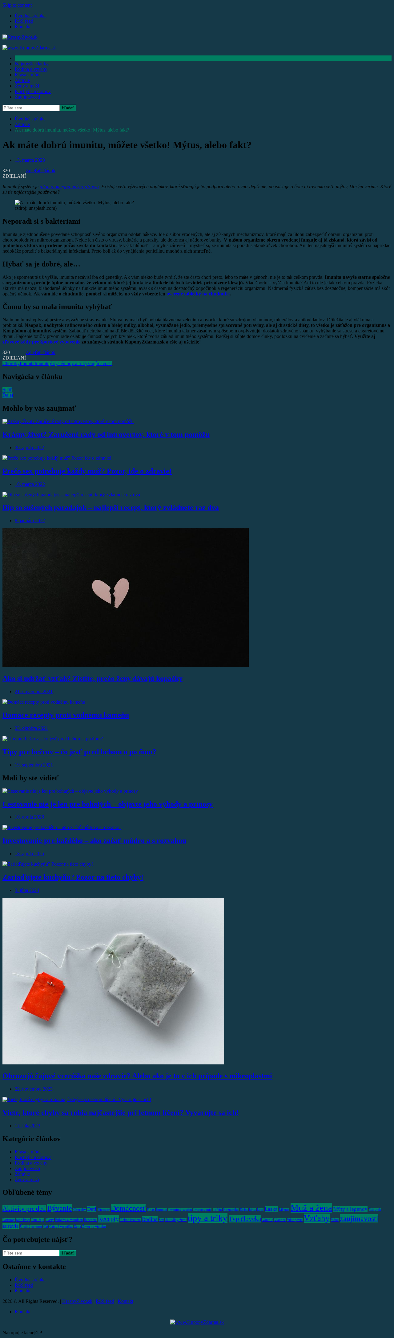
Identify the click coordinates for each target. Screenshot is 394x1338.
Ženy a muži (27, 85)
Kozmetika (231, 1209)
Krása (244, 1209)
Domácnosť (128, 1208)
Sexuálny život (176, 1220)
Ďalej (7, 395)
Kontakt (22, 26)
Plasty (50, 1220)
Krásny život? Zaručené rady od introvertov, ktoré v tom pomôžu (106, 434)
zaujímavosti (99, 363)
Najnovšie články (32, 63)
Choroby (11, 363)
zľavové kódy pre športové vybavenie (41, 341)
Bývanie (59, 1208)
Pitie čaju (37, 1220)
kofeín (217, 1209)
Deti (91, 1209)
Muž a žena (311, 1208)
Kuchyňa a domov (33, 91)
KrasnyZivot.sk (77, 1301)
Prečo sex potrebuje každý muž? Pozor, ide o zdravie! (87, 471)
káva (252, 1209)
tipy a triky (76, 363)
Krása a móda (28, 74)
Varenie (267, 1220)
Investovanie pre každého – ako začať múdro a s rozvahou (94, 840)
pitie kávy (23, 1220)
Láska (271, 1209)
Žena (77, 1226)
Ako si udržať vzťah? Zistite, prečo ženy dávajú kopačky (92, 678)
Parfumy (8, 1220)
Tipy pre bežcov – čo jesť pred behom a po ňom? (79, 752)
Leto (260, 1209)
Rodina (150, 1219)
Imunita (27, 363)
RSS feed (24, 21)
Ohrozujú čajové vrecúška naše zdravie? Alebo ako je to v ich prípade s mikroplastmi (137, 1076)
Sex (161, 1220)
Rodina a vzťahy (31, 69)
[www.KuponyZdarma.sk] (29, 47)
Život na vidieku (94, 1226)
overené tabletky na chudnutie (198, 293)
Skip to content (17, 5)
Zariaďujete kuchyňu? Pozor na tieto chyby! (72, 877)
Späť (7, 389)
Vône (335, 1220)
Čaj (45, 1226)
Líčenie (284, 1209)
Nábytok (375, 1209)
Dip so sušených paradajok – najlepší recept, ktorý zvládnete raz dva (110, 507)
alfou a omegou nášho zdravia (69, 186)
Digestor (104, 1209)
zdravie (10, 1226)
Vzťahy (317, 1218)
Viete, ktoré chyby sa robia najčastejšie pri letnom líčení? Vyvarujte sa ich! (120, 1112)
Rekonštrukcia (130, 1220)
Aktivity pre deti (24, 1208)
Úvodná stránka (30, 15)
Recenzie (90, 1220)
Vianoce (280, 1220)
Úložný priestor (31, 1226)
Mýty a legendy (350, 1209)
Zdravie (22, 80)
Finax (151, 1209)
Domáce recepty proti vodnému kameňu (65, 715)
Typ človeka (245, 1218)
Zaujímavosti (27, 97)
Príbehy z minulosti (69, 1220)
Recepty (108, 1218)
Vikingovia (295, 1220)
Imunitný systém (50, 363)
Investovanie (202, 1209)
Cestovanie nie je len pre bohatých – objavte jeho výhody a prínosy (107, 804)
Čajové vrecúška (61, 1226)
